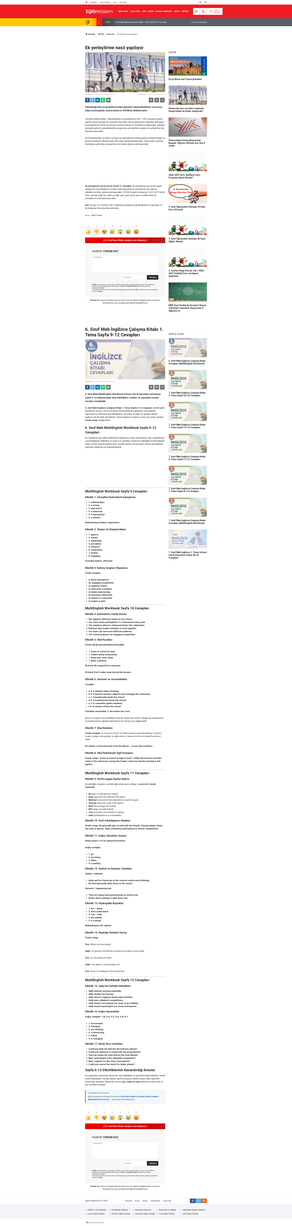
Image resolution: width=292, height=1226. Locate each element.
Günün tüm (199, 22)
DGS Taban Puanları (190, 1214)
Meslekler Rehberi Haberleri (194, 1210)
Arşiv (114, 2)
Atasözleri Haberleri (143, 1210)
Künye (137, 1201)
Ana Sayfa (123, 11)
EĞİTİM (185, 11)
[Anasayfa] (86, 2)
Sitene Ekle (122, 2)
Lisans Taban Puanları (96, 1214)
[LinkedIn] (97, 100)
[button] (151, 100)
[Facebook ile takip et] (193, 1201)
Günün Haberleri (105, 2)
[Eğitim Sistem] (99, 11)
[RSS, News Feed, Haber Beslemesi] (204, 1201)
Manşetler (93, 2)
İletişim (145, 1201)
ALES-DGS (135, 11)
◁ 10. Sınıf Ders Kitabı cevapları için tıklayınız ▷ (125, 240)
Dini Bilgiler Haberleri (119, 1210)
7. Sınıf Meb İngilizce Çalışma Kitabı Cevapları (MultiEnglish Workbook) (142, 22)
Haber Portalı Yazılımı (96, 1222)
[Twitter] (92, 100)
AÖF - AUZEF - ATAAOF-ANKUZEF (157, 11)
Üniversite (110, 34)
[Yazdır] (108, 100)
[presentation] (93, 22)
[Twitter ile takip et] (198, 1201)
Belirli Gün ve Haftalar (167, 1210)
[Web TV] (200, 2)
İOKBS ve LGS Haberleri (96, 1210)
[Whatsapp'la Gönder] (102, 100)
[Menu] (196, 11)
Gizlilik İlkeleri (155, 1201)
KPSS (177, 11)
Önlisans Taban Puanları (120, 1214)
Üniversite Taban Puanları (145, 1214)
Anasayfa (91, 34)
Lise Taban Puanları (167, 1214)
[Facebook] (87, 100)
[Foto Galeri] (205, 2)
